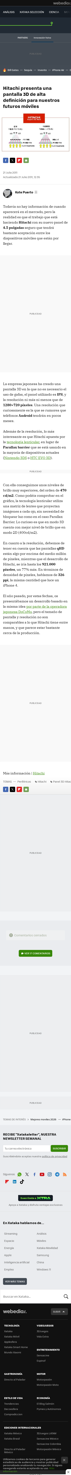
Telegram (57, 1174)
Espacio (9, 1241)
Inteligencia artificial (17, 1262)
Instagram (50, 1174)
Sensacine (43, 1355)
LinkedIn (15, 1181)
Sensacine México (48, 1438)
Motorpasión (44, 1379)
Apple (8, 1255)
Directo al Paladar (14, 1379)
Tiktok (22, 1181)
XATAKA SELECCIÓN (32, 12)
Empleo (9, 1269)
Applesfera (10, 1341)
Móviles (41, 1241)
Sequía (28, 70)
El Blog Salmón (45, 1403)
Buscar (66, 1296)
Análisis (42, 1233)
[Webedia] (62, 3)
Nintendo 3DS (15, 458)
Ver (37, 953)
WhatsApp (19, 1174)
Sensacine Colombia (49, 1444)
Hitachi (39, 773)
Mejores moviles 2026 (43, 1119)
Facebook (5, 160)
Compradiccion (13, 1414)
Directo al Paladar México (14, 1450)
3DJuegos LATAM (46, 1433)
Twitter (12, 160)
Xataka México (13, 1433)
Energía (9, 1248)
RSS (65, 1174)
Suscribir (59, 1148)
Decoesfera (11, 1409)
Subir (56, 1311)
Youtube (42, 1174)
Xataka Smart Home (16, 1347)
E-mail (26, 160)
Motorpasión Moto (48, 1385)
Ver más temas (15, 1281)
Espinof (41, 1360)
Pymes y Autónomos (49, 1409)
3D (40, 458)
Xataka (8, 1331)
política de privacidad (54, 1156)
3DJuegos (42, 1331)
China (40, 1262)
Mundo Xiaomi (12, 1352)
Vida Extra (43, 1336)
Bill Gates (13, 70)
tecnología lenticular (23, 442)
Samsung (43, 1255)
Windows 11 (44, 1269)
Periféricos (24, 781)
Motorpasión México (49, 1449)
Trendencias (11, 1403)
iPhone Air (58, 70)
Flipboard (19, 160)
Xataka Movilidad (47, 1248)
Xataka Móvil (11, 1336)
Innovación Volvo (42, 37)
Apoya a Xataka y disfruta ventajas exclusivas (35, 1204)
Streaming (10, 1233)
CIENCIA (54, 12)
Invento (42, 70)
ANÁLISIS (9, 12)
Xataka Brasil (12, 1438)
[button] (26, 192)
